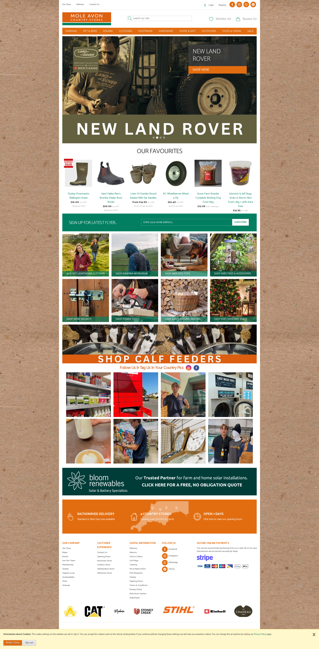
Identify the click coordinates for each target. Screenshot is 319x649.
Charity (65, 569)
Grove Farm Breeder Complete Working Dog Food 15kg (208, 198)
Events (65, 556)
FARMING (71, 31)
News (64, 552)
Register (222, 5)
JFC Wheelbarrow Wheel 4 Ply (176, 196)
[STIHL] (133, 611)
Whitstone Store (104, 573)
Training (133, 564)
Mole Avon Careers (138, 593)
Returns (133, 552)
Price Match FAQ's (138, 569)
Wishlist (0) (223, 19)
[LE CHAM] (198, 611)
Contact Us (94, 4)
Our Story (66, 4)
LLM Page (134, 560)
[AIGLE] (226, 611)
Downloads (135, 598)
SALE (250, 31)
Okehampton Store (105, 569)
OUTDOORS (209, 31)
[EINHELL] (169, 611)
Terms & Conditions (139, 585)
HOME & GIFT (187, 31)
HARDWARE (166, 31)
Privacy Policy (136, 589)
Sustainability (68, 577)
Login (211, 5)
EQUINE (108, 31)
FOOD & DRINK (231, 31)
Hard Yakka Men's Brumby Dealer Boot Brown (111, 198)
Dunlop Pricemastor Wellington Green (78, 196)
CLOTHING (125, 31)
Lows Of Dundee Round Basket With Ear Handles (143, 196)
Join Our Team (68, 560)
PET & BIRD (90, 31)
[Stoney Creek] (98, 611)
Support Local (68, 573)
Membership (67, 564)
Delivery (80, 4)
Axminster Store (104, 560)
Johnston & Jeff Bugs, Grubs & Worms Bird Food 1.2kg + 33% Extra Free (240, 200)
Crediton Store (103, 564)
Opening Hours (104, 556)
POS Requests (136, 573)
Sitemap (66, 585)
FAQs (64, 581)
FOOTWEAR (145, 31)
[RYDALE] (74, 611)
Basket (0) (250, 19)
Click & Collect (136, 556)
